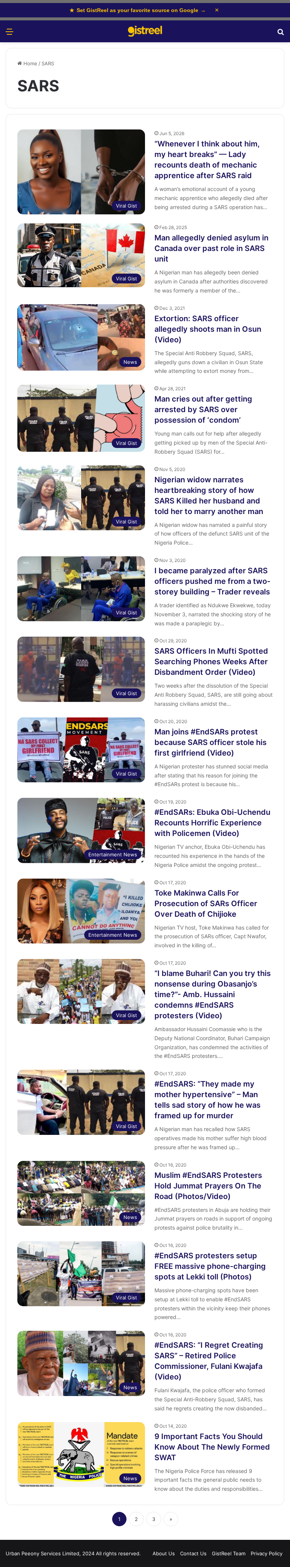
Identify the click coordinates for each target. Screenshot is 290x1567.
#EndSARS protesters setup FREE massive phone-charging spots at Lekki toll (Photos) (210, 1266)
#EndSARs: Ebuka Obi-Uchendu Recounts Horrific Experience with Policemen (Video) (212, 823)
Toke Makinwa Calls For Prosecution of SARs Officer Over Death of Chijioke (205, 903)
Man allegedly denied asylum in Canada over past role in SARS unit (211, 248)
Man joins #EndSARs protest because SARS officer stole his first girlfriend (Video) (210, 742)
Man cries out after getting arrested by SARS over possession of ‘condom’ (203, 409)
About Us (164, 1553)
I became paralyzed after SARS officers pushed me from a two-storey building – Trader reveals (212, 581)
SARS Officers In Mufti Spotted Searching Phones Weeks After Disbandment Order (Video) (211, 662)
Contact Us (193, 1553)
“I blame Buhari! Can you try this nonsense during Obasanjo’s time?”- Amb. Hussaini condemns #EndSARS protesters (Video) (212, 994)
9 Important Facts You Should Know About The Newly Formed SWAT (212, 1447)
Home (29, 63)
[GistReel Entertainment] (145, 31)
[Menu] (9, 34)
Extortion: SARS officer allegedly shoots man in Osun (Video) (207, 329)
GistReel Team (228, 1553)
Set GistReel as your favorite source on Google (137, 10)
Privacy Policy (266, 1553)
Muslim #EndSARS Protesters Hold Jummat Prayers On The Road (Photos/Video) (208, 1186)
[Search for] (280, 34)
